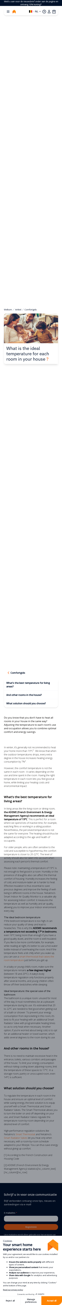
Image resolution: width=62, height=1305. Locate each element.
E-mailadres (10, 1212)
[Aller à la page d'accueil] (14, 11)
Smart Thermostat (25, 1134)
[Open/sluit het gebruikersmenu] (49, 12)
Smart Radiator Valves (15, 1137)
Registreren (31, 1227)
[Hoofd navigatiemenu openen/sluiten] (8, 12)
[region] (31, 3)
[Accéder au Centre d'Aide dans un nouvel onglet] (44, 11)
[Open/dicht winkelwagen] (54, 12)
